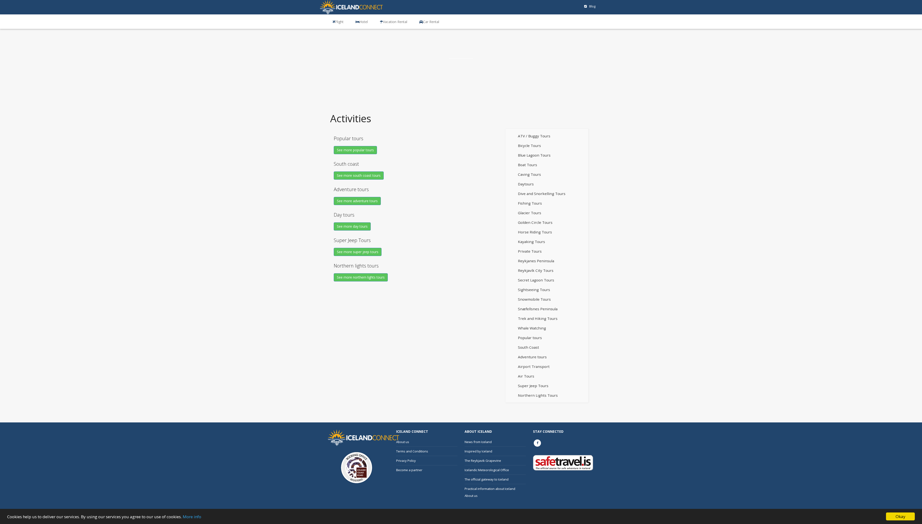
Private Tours (530, 251)
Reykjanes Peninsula (536, 260)
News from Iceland (478, 442)
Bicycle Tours (529, 145)
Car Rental (431, 21)
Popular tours (530, 337)
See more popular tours (355, 150)
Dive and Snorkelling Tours (541, 193)
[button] (335, 21)
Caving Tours (529, 174)
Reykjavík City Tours (535, 270)
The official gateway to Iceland (487, 479)
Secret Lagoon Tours (536, 280)
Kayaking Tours (531, 241)
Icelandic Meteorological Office (487, 470)
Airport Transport (534, 366)
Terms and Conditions (412, 451)
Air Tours (526, 376)
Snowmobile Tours (534, 299)
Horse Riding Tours (535, 232)
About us (402, 442)
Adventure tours (532, 356)
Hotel (363, 21)
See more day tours (352, 226)
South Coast (528, 347)
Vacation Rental (395, 21)
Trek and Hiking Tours (538, 318)
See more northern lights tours (361, 277)
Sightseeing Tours (534, 289)
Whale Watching (532, 328)
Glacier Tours (529, 212)
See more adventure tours (357, 201)
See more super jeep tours (357, 252)
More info (192, 516)
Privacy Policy (406, 460)
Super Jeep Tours (533, 385)
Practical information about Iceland (490, 489)
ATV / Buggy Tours (534, 136)
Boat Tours (527, 164)
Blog (592, 6)
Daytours (526, 184)
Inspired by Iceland (478, 451)
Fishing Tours (530, 203)
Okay (900, 516)
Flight (339, 21)
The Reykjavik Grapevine (483, 460)
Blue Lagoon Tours (534, 155)
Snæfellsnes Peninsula (538, 308)
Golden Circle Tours (535, 222)
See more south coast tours (359, 175)
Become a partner (409, 470)
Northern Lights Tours (538, 395)
